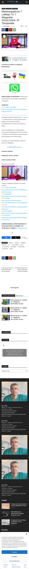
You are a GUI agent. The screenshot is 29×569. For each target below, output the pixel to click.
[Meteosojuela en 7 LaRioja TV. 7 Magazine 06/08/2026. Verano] (6, 302)
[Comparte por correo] (9, 232)
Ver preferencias (14, 561)
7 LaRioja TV (15, 8)
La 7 (9, 244)
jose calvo (4, 244)
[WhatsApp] (14, 29)
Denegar (14, 556)
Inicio (3, 6)
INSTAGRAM (8, 211)
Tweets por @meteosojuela (14, 352)
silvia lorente (5, 248)
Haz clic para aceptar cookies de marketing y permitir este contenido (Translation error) (14, 352)
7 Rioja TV (11, 242)
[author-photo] (14, 285)
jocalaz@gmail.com (21, 228)
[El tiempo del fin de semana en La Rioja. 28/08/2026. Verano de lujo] (6, 506)
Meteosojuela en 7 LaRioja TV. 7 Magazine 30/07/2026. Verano (18, 309)
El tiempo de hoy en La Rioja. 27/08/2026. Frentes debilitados (18, 521)
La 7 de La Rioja (15, 244)
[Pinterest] (10, 29)
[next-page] (5, 324)
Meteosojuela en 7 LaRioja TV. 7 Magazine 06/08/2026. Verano (18, 302)
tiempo (11, 248)
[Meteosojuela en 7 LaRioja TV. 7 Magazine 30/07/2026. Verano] (6, 310)
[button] (26, 534)
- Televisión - (13, 6)
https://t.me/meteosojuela (19, 202)
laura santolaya (5, 246)
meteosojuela (6, 26)
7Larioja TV (17, 242)
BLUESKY (7, 215)
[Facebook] (3, 29)
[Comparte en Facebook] (3, 232)
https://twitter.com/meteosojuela (11, 200)
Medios (7, 6)
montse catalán (21, 246)
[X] (7, 29)
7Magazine (23, 242)
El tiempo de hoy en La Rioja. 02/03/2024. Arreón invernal (8, 269)
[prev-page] (3, 324)
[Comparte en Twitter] (6, 232)
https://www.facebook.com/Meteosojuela (14, 196)
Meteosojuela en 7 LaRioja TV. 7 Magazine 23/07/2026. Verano (18, 317)
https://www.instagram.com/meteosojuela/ (14, 213)
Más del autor (19, 295)
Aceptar (14, 552)
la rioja (21, 244)
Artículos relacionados (8, 295)
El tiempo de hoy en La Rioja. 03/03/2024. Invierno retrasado (21, 269)
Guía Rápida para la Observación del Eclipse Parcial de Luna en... (17, 513)
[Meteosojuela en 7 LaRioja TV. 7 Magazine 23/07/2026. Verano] (6, 317)
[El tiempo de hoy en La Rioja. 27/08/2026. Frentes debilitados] (6, 522)
